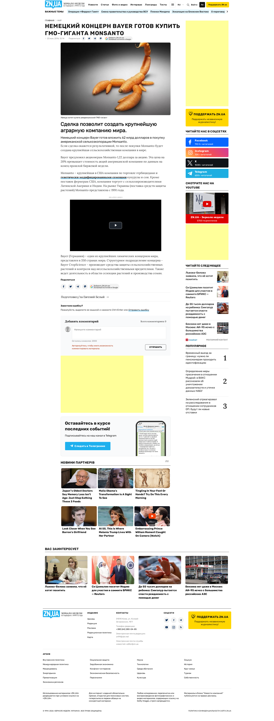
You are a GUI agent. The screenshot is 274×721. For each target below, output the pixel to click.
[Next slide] (227, 11)
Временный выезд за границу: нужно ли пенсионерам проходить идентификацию (201, 357)
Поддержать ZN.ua (217, 5)
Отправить (155, 347)
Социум (188, 660)
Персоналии (96, 677)
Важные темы (54, 12)
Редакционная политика (99, 632)
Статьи (105, 4)
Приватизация (50, 677)
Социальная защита (99, 660)
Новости (93, 4)
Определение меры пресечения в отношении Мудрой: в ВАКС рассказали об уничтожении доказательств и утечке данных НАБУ (201, 381)
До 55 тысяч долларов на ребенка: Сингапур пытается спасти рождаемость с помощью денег (200, 311)
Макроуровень (50, 669)
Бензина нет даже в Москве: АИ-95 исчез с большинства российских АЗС (200, 328)
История (188, 664)
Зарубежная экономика (101, 664)
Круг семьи (189, 669)
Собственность (191, 677)
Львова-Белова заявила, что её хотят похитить (199, 276)
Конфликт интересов (100, 669)
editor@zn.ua (132, 644)
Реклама (91, 628)
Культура (141, 677)
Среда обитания (145, 669)
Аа (202, 5)
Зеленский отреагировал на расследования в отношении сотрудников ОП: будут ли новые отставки (201, 406)
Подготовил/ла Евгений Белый (83, 297)
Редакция (92, 623)
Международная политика (55, 664)
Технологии (143, 664)
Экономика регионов (53, 682)
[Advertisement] (102, 384)
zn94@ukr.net (122, 636)
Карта (90, 637)
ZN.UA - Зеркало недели (207, 217)
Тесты (163, 4)
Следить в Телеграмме (89, 446)
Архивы (91, 619)
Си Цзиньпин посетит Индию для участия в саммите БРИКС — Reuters (199, 292)
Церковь (141, 673)
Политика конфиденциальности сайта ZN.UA (209, 711)
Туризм (187, 673)
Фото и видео (119, 4)
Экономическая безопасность (104, 673)
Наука (140, 660)
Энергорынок (49, 673)
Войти (194, 5)
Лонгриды (151, 4)
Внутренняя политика (53, 660)
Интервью (136, 4)
